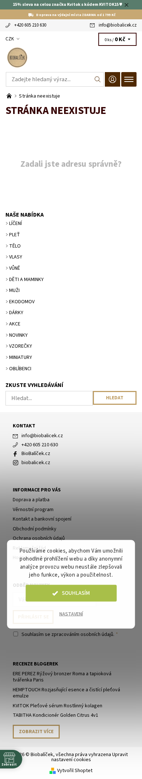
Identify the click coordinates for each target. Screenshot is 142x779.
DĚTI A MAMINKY (26, 279)
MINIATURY (20, 357)
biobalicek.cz (35, 462)
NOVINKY (18, 335)
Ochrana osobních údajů (39, 538)
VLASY (15, 257)
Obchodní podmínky (34, 529)
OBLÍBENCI (20, 368)
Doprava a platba (31, 499)
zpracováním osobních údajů (82, 634)
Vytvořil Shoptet (74, 770)
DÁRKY (16, 312)
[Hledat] (98, 79)
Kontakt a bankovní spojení (42, 519)
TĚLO (15, 246)
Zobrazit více (36, 731)
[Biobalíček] (71, 57)
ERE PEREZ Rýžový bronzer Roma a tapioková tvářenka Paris (62, 677)
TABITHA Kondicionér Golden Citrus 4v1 (55, 715)
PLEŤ (14, 234)
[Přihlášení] (112, 79)
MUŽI (14, 290)
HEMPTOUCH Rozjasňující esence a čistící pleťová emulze (66, 693)
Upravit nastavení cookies (89, 757)
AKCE (14, 324)
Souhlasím (76, 593)
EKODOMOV (22, 301)
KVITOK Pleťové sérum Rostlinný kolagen (57, 705)
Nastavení (71, 614)
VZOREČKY (20, 346)
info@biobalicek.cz (118, 25)
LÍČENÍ (15, 223)
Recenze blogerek (35, 664)
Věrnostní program (33, 509)
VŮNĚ (14, 268)
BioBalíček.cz (35, 453)
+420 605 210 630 (30, 25)
